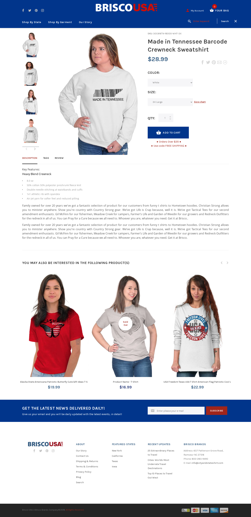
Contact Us (82, 456)
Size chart (200, 101)
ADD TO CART (171, 132)
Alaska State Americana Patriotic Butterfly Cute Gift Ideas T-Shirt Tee (58, 381)
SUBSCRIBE (216, 410)
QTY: (151, 118)
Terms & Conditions (87, 466)
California (117, 456)
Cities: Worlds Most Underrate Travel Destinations (158, 464)
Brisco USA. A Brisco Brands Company (40, 510)
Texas (115, 461)
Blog (78, 477)
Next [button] (35, 149)
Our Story (85, 22)
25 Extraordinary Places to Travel (161, 452)
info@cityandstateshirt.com (207, 463)
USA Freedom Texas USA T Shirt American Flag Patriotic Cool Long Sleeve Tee (205, 381)
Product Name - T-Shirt (125, 381)
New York (117, 450)
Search (80, 482)
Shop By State (31, 22)
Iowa (114, 466)
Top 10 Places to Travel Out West (160, 475)
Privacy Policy (83, 471)
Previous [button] (221, 262)
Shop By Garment (60, 22)
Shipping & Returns (87, 461)
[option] (30, 46)
